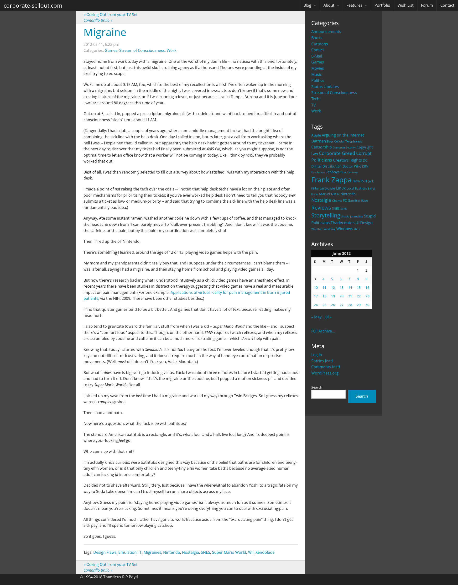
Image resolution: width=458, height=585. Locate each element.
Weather (317, 229)
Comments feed (325, 366)
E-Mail (316, 56)
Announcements (326, 31)
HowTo (358, 181)
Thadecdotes (342, 222)
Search (316, 387)
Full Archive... (323, 331)
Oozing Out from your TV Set (110, 14)
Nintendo (348, 193)
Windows (344, 228)
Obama (337, 200)
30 (367, 304)
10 (316, 287)
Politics (317, 80)
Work (316, 111)
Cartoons (319, 44)
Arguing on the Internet (343, 135)
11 (324, 287)
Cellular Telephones (348, 141)
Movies (317, 68)
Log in (316, 354)
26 (333, 304)
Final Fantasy (349, 172)
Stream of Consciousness (334, 92)
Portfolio (382, 5)
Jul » (328, 317)
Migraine (104, 32)
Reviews (321, 207)
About (328, 5)
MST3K (335, 194)
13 (342, 287)
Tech (315, 98)
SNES (335, 208)
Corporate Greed (337, 153)
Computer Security (344, 147)
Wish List (406, 5)
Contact (447, 5)
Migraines (152, 552)
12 (333, 287)
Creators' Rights (347, 160)
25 (324, 304)
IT (366, 181)
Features (354, 5)
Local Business (357, 188)
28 (350, 304)
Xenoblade (265, 552)
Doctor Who (352, 166)
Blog (307, 5)
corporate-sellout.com (33, 5)
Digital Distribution (326, 166)
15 (359, 287)
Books (316, 37)
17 (316, 296)
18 (324, 296)
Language (327, 188)
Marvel (324, 194)
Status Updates (325, 86)
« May (316, 317)
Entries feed (322, 361)
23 (367, 296)
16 (367, 287)
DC (365, 160)
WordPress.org (324, 373)
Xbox (357, 229)
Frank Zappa (331, 179)
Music (316, 74)
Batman (318, 141)
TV (313, 105)
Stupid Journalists (352, 216)
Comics (317, 50)
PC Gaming (351, 200)
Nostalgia (321, 200)
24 (316, 304)
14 (350, 287)
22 (359, 296)
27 (342, 304)
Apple (316, 135)
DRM (365, 166)
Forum (427, 5)
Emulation (318, 172)
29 (359, 304)
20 (342, 296)
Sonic (343, 208)
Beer (330, 141)
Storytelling (325, 215)
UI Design (364, 222)
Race (364, 200)
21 (350, 296)
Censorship (321, 147)
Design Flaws (104, 552)
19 (333, 296)
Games (317, 62)
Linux (341, 188)
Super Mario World (229, 552)
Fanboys (332, 171)
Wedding (329, 229)
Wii (251, 552)
